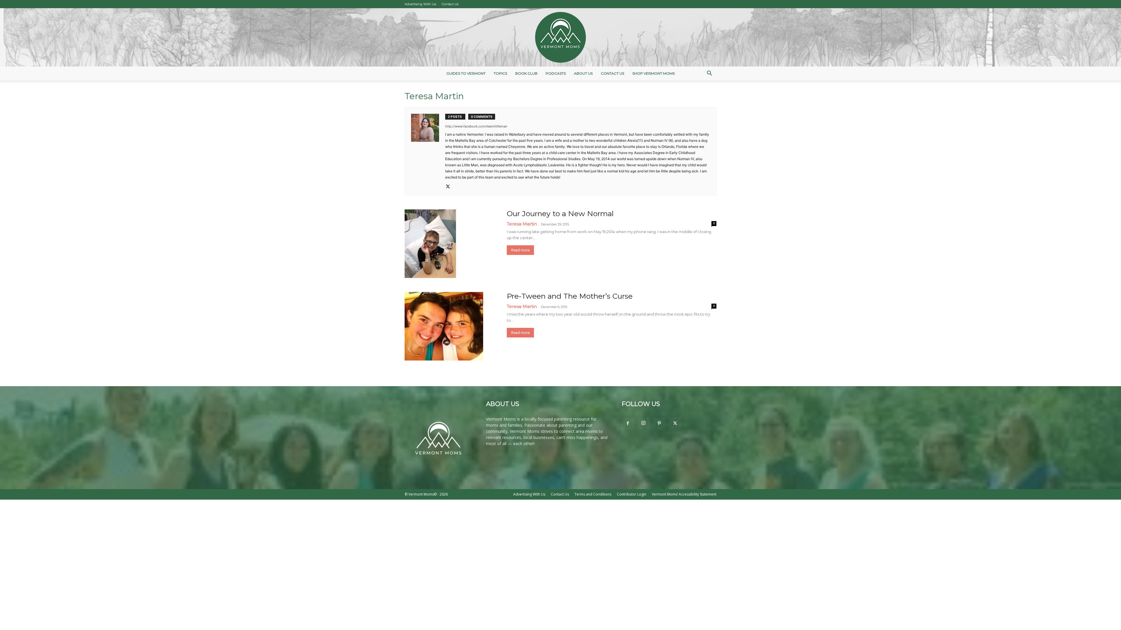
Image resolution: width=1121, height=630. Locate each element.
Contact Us (450, 4)
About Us (583, 73)
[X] (450, 186)
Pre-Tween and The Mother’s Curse (570, 296)
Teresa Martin (522, 224)
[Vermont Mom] (560, 37)
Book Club (526, 73)
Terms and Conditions (593, 494)
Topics (500, 73)
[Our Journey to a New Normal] (430, 243)
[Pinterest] (659, 423)
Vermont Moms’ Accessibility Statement (684, 494)
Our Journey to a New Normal (560, 213)
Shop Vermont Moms (653, 73)
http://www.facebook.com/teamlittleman (476, 126)
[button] (709, 74)
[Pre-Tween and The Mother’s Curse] (444, 326)
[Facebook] (627, 423)
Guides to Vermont (465, 73)
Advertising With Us (420, 4)
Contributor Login (631, 494)
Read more (520, 250)
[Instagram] (643, 423)
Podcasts (556, 73)
